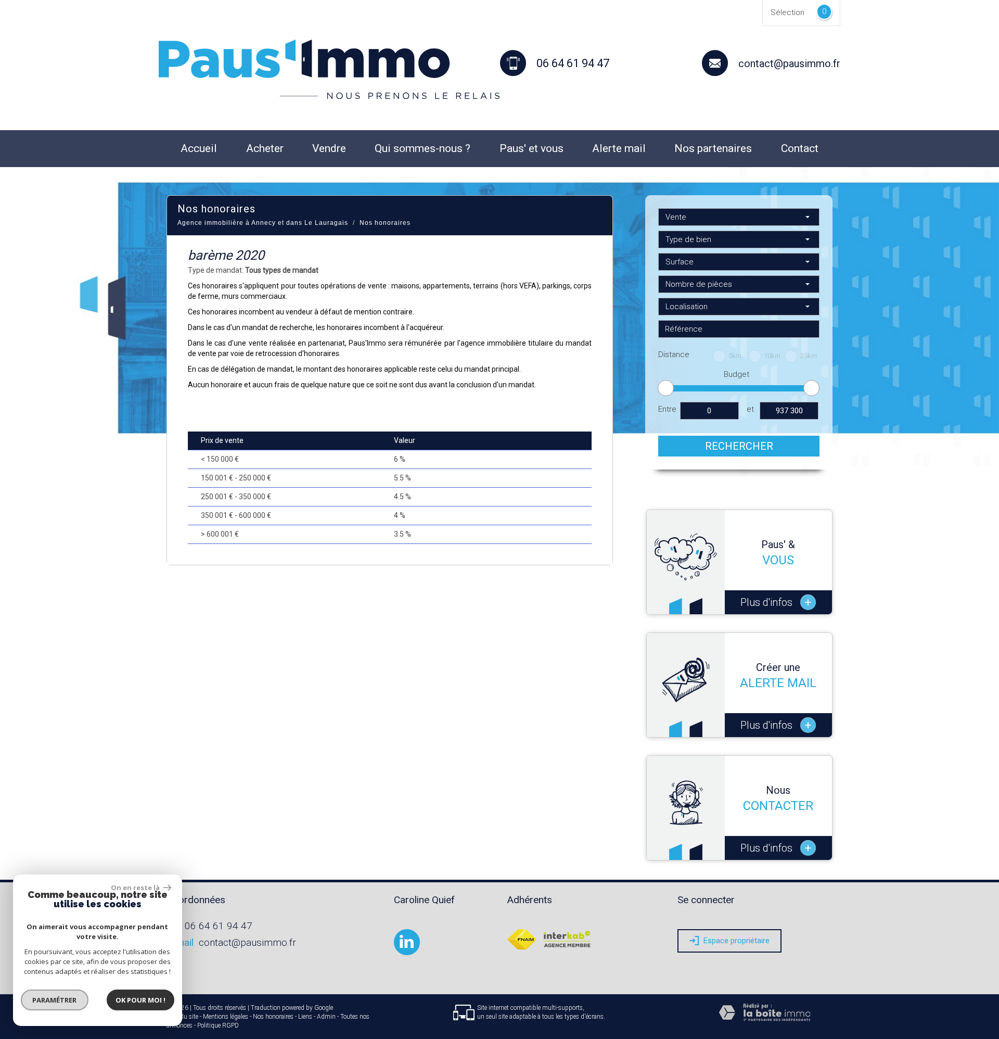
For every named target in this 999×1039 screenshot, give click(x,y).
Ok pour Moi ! (140, 1000)
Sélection (787, 12)
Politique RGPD (218, 1025)
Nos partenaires (713, 148)
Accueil (199, 148)
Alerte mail (619, 148)
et (750, 409)
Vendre (329, 148)
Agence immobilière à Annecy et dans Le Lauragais (262, 222)
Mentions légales (225, 1016)
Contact (799, 148)
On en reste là (135, 887)
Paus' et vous (531, 148)
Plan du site (182, 1016)
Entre (667, 409)
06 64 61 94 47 (218, 926)
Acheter (265, 148)
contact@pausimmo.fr (789, 63)
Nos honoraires (273, 1016)
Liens (305, 1016)
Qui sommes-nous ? (422, 148)
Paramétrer (55, 1000)
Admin (326, 1016)
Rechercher (739, 446)
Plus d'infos (775, 602)
